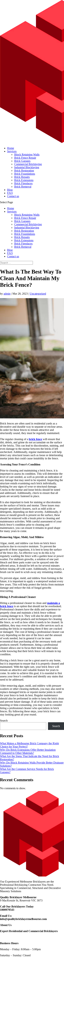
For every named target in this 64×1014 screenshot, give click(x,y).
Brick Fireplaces (23, 183)
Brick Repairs (22, 176)
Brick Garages (22, 160)
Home (10, 148)
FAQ (10, 192)
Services (12, 151)
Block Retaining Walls (26, 154)
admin (7, 293)
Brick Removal (22, 186)
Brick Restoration (24, 170)
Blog (10, 189)
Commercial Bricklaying (28, 164)
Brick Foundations (24, 173)
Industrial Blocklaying (26, 167)
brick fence (35, 439)
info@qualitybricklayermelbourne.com (23, 918)
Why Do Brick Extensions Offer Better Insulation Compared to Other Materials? (28, 751)
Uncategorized (38, 293)
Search (4, 720)
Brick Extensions (23, 180)
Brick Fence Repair (25, 157)
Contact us (13, 196)
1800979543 (7, 909)
